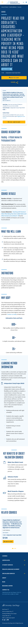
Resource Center (7, 585)
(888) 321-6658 (14, 594)
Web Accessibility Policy (7, 611)
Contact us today (12, 314)
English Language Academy (10, 569)
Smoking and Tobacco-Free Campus (9, 613)
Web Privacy (4, 609)
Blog (3, 582)
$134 (5, 538)
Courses (4, 556)
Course (3, 12)
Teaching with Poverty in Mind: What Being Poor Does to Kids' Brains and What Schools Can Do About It (13, 214)
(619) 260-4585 (6, 594)
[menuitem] (14, 556)
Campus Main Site (5, 615)
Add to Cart (14, 77)
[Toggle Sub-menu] (24, 560)
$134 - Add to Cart (14, 122)
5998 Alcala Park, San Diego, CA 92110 (11, 592)
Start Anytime (5, 532)
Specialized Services (8, 573)
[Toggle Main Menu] (2, 2)
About (4, 578)
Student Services (7, 565)
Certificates (6, 560)
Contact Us (5, 589)
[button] (12, 548)
